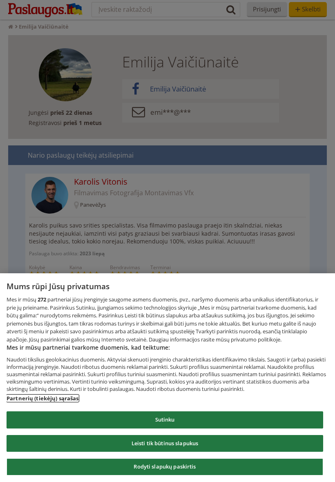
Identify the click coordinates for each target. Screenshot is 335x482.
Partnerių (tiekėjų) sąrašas (43, 398)
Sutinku (165, 419)
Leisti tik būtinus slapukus (165, 443)
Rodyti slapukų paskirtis (165, 466)
